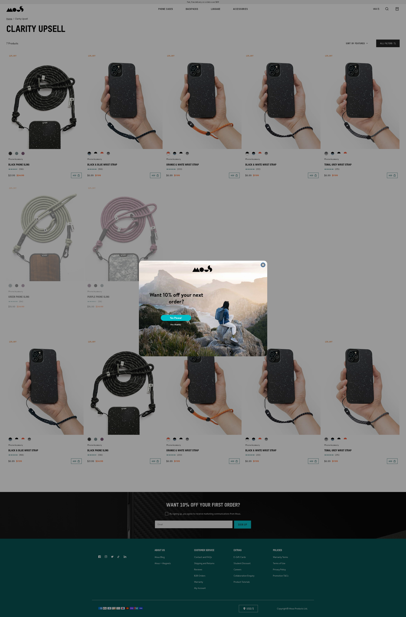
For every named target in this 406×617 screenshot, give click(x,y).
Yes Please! (176, 318)
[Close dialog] (263, 265)
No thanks (175, 324)
